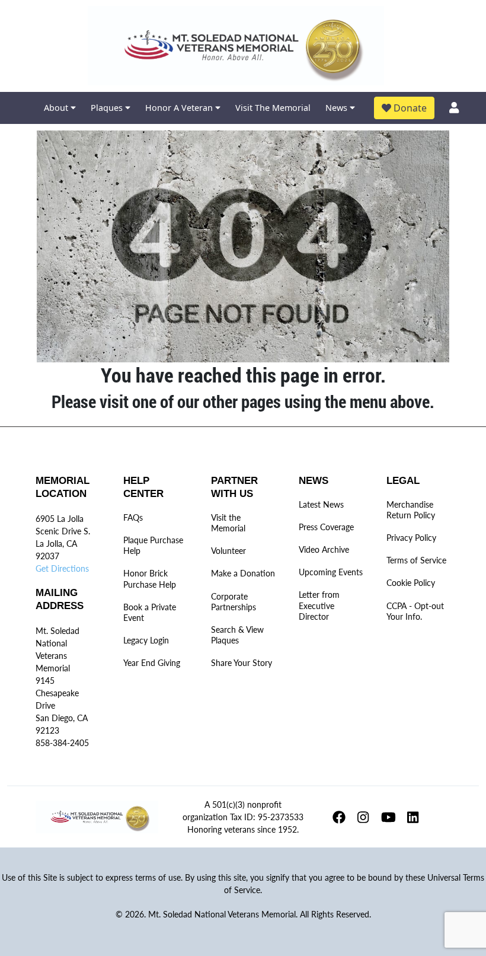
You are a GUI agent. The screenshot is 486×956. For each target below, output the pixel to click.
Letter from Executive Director (319, 605)
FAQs (133, 517)
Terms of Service (416, 560)
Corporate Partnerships (233, 601)
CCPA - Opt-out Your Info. (415, 611)
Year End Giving (151, 663)
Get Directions (62, 568)
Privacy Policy (411, 538)
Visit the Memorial (228, 522)
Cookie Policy (410, 583)
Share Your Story (241, 663)
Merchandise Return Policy (410, 509)
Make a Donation (243, 573)
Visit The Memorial (273, 107)
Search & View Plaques (237, 634)
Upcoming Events (331, 572)
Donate (409, 107)
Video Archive (324, 549)
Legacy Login (146, 640)
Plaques (108, 107)
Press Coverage (326, 527)
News (337, 107)
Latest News (321, 504)
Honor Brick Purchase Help (149, 578)
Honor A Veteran (180, 107)
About (57, 107)
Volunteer (228, 551)
